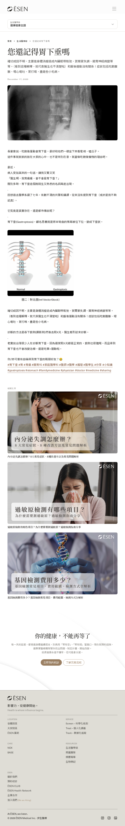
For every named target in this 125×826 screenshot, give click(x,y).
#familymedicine (50, 370)
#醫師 (63, 365)
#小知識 (107, 365)
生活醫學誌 (72, 747)
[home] (19, 8)
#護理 (79, 365)
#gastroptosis (16, 370)
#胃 (21, 365)
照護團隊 (71, 752)
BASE (10, 752)
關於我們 (12, 776)
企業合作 (12, 795)
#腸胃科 (37, 365)
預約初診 (12, 781)
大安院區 (12, 728)
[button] (114, 8)
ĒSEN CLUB (13, 786)
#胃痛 (28, 365)
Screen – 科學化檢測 (77, 723)
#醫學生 (88, 365)
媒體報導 (71, 757)
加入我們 (19, 800)
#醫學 (71, 365)
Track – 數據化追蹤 (76, 733)
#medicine (93, 370)
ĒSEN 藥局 (13, 733)
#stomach (32, 370)
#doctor (80, 370)
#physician (68, 370)
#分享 (98, 365)
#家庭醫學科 (51, 365)
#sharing (105, 370)
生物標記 (71, 761)
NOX (9, 747)
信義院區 (12, 723)
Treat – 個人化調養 (76, 728)
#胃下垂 (12, 365)
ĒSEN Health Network (19, 790)
